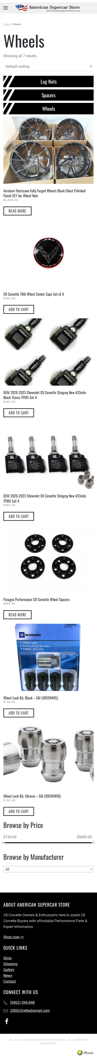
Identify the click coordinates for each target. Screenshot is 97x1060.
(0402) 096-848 (22, 1002)
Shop (7, 958)
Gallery (8, 970)
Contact (9, 981)
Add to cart (19, 309)
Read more (17, 211)
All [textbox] (7, 869)
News (7, 975)
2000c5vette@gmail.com (30, 1010)
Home (6, 24)
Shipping (10, 964)
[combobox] (48, 869)
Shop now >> (13, 937)
